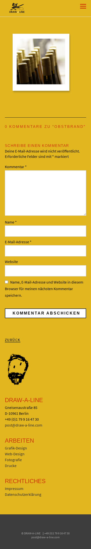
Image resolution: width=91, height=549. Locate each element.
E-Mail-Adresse (18, 241)
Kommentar (16, 166)
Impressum (14, 488)
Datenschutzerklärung (23, 494)
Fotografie (13, 459)
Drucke (11, 465)
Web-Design (15, 453)
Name (11, 222)
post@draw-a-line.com (23, 425)
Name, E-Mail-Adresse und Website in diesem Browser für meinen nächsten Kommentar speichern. (44, 289)
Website (11, 261)
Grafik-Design (16, 448)
